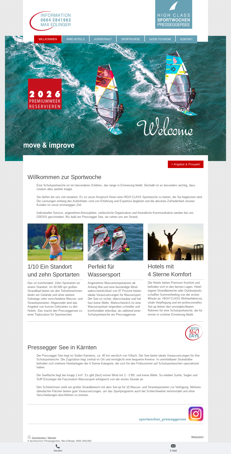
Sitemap (52, 437)
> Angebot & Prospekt (185, 164)
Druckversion (39, 437)
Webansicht (197, 437)
